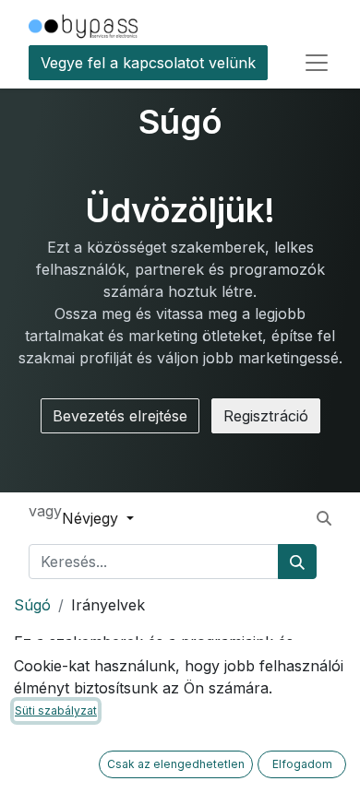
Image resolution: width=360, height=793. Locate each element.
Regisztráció (265, 416)
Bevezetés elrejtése (120, 416)
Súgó (32, 605)
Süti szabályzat (56, 710)
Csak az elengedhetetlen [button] (176, 764)
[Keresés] (297, 561)
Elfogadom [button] (302, 764)
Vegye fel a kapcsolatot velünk (148, 62)
